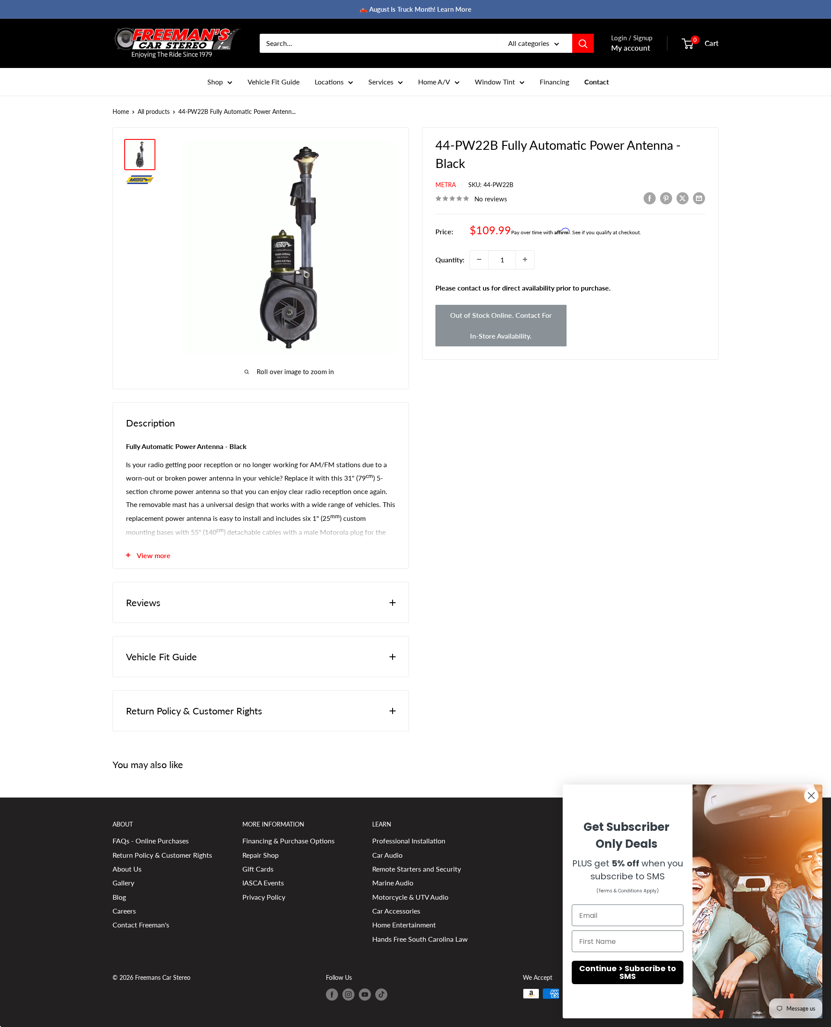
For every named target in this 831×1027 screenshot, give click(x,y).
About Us (127, 869)
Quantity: (449, 259)
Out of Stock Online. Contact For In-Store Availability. (501, 325)
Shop (215, 82)
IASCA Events (263, 882)
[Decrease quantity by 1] (479, 259)
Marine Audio (392, 882)
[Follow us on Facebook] (332, 994)
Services (380, 82)
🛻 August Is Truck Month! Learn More (415, 9)
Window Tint (495, 82)
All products (154, 111)
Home (121, 111)
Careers (124, 911)
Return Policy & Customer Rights (162, 855)
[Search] (583, 43)
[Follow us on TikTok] (381, 994)
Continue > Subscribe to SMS (627, 972)
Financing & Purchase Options (288, 840)
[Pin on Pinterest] (666, 197)
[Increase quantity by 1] (525, 259)
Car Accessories (396, 911)
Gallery (123, 882)
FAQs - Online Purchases (151, 840)
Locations (329, 82)
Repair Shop (260, 855)
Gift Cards (258, 869)
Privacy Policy (263, 897)
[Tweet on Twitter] (682, 197)
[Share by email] (699, 197)
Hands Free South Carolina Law (420, 939)
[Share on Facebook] (650, 197)
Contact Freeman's (141, 924)
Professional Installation (408, 840)
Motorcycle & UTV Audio (410, 897)
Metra (445, 184)
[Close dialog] (811, 795)
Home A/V (434, 82)
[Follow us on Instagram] (348, 994)
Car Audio (387, 855)
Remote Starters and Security (416, 869)
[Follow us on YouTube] (365, 994)
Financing (554, 82)
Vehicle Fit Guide (274, 82)
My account (630, 47)
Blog (119, 897)
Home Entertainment (404, 924)
